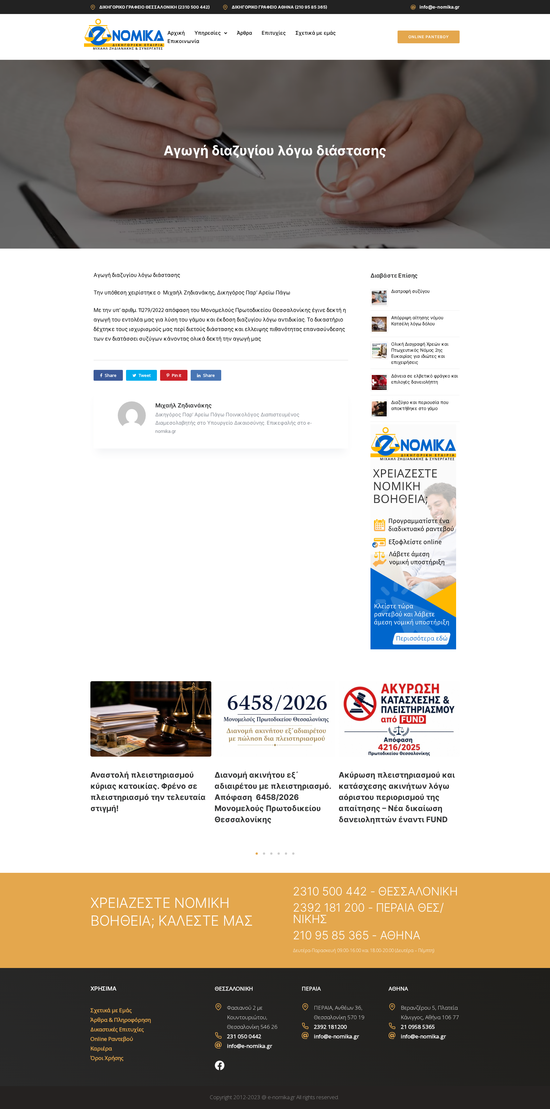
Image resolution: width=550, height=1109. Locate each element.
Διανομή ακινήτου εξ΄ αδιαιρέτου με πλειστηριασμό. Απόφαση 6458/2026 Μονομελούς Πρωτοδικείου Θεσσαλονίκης (273, 797)
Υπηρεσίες (207, 33)
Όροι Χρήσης (106, 1058)
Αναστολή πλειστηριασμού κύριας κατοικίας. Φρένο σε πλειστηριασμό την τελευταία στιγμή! (148, 791)
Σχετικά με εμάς (315, 33)
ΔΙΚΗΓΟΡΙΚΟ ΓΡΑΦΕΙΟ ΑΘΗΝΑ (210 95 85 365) (279, 7)
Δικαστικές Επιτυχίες (117, 1029)
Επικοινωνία (183, 41)
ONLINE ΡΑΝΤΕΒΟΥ (428, 36)
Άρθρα (244, 33)
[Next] (473, 764)
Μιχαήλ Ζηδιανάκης (183, 405)
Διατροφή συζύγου (410, 291)
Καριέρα (101, 1048)
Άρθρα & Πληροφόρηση (120, 1019)
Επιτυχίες (274, 33)
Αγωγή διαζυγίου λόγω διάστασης (275, 150)
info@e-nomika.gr (440, 7)
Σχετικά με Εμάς (111, 1010)
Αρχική (176, 33)
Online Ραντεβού (111, 1038)
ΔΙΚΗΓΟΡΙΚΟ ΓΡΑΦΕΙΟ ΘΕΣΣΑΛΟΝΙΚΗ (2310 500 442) (154, 7)
